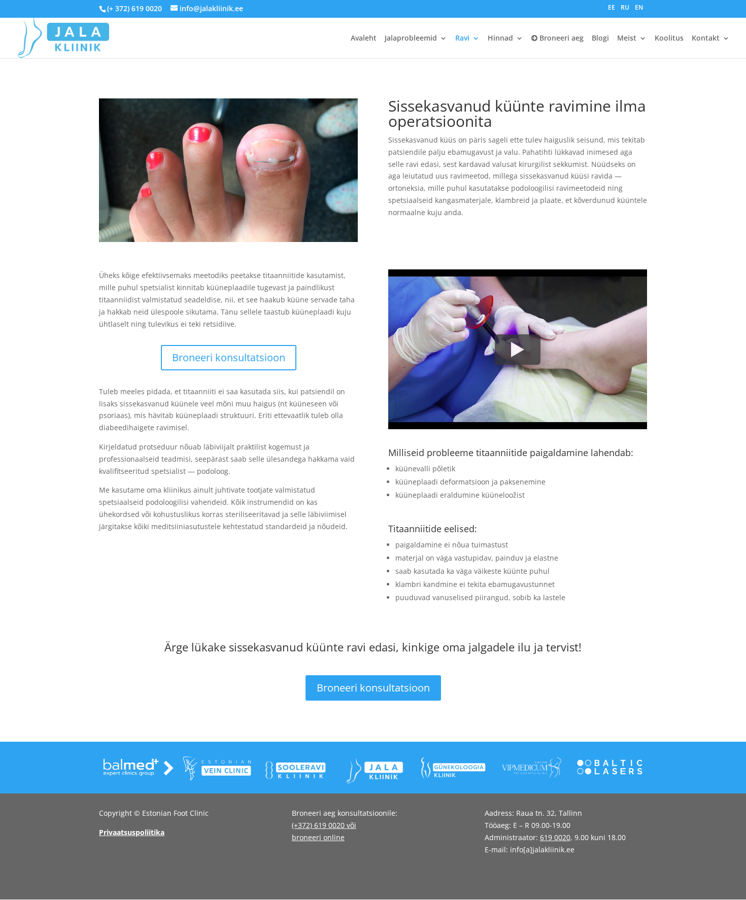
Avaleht (364, 38)
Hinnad (500, 38)
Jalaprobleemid (411, 38)
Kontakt (706, 38)
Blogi (600, 38)
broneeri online (318, 837)
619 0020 (555, 837)
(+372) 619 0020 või (324, 825)
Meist (626, 38)
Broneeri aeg (560, 38)
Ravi (462, 38)
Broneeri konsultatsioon (228, 357)
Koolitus (669, 38)
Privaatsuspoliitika (131, 832)
